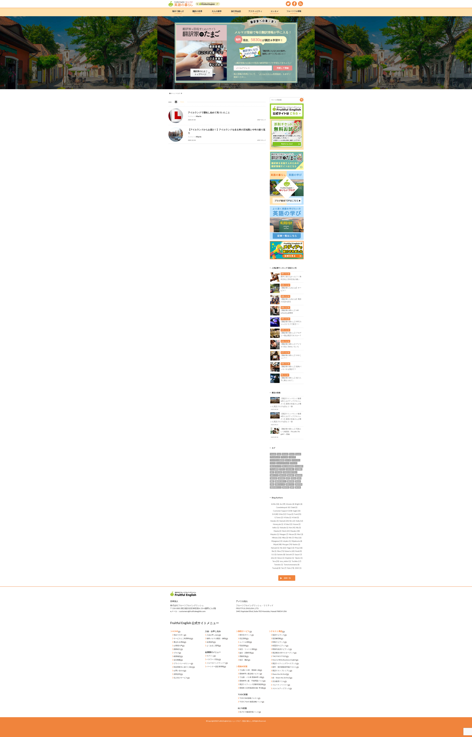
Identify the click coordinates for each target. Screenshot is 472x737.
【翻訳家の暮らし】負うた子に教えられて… (291, 377)
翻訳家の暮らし (280, 481)
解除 (224, 638)
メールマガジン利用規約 (270, 74)
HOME (175, 631)
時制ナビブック (278, 642)
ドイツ (273, 463)
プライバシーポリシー (182, 663)
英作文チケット (245, 635)
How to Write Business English (284, 660)
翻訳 (272, 481)
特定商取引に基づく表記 (183, 667)
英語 (272, 484)
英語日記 (286, 487)
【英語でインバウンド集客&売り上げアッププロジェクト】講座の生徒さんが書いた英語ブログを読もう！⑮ (285, 419)
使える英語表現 (288, 466)
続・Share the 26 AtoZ (281, 678)
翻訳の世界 (197, 12)
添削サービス (244, 631)
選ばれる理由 (179, 642)
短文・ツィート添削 (247, 649)
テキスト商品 (277, 631)
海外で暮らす (178, 12)
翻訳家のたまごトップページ (200, 72)
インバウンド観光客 (277, 460)
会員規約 (210, 642)
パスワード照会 (213, 659)
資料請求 (177, 674)
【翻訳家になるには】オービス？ (291, 287)
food (278, 454)
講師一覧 (287, 578)
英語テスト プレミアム (281, 670)
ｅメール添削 (244, 642)
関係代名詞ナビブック (281, 649)
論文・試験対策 (245, 653)
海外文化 (283, 475)
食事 (292, 487)
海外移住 (281, 478)
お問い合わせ (179, 670)
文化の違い (290, 469)
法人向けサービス (180, 678)
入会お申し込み (213, 635)
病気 (299, 478)
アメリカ (284, 457)
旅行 (272, 472)
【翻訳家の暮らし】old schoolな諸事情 (290, 310)
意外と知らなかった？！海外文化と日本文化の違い (291, 276)
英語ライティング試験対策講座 (251, 684)
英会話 (298, 481)
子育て (282, 469)
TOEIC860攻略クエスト (248, 698)
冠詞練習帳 (276, 638)
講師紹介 (177, 649)
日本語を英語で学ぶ (290, 472)
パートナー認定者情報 (215, 666)
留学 (287, 478)
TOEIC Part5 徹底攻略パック (250, 702)
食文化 (298, 487)
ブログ (176, 653)
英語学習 (299, 484)
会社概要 (177, 660)
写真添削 (242, 645)
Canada (273, 454)
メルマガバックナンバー (216, 663)
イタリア (292, 457)
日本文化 (278, 472)
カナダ (288, 460)
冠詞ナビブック (278, 635)
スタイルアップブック (281, 688)
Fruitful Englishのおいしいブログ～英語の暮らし (235, 721)
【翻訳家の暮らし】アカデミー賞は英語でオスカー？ (291, 332)
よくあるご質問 (213, 645)
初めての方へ (179, 635)
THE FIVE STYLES (279, 656)
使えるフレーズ (276, 466)
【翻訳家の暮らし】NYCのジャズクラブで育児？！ (291, 321)
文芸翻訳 (299, 469)
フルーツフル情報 (294, 12)
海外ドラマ (274, 475)
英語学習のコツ (276, 487)
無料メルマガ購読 (213, 638)
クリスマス (296, 460)
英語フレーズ (279, 484)
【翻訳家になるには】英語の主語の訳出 (291, 299)
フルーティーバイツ (280, 685)
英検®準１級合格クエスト (249, 674)
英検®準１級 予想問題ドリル (251, 681)
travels (298, 454)
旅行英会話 (236, 12)
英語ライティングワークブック (284, 663)
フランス (294, 463)
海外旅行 (291, 475)
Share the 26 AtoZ (279, 674)
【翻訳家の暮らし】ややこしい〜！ (291, 355)
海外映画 (299, 475)
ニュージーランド (283, 463)
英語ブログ (290, 484)
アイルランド (275, 457)
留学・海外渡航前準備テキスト (284, 667)
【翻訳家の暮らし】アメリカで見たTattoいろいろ (291, 344)
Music (292, 454)
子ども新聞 (274, 469)
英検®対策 (242, 666)
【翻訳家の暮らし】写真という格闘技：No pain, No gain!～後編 (286, 433)
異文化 (293, 478)
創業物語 (177, 656)
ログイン (210, 656)
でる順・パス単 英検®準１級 (250, 677)
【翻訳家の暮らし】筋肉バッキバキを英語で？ (291, 366)
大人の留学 (217, 12)
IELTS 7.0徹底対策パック (249, 712)
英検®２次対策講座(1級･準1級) (251, 688)
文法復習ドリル (278, 681)
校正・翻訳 (243, 660)
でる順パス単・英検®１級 (249, 670)
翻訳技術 (291, 481)
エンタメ (274, 12)
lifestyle (285, 454)
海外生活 (273, 478)
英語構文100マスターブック (283, 653)
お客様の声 (178, 645)
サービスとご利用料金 (182, 638)
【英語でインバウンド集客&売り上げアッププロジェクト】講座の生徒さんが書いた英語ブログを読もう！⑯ (285, 403)
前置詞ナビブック (279, 645)
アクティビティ (255, 12)
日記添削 (242, 638)
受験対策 (242, 656)
